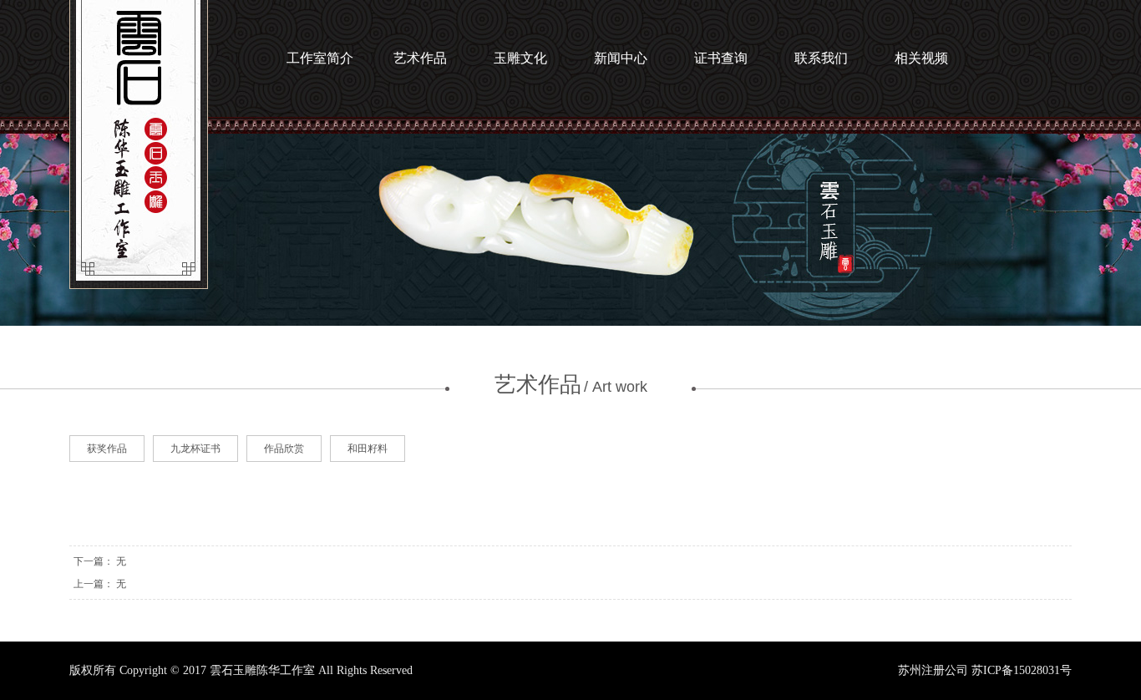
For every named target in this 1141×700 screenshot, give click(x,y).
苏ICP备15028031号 (1021, 670)
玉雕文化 (520, 58)
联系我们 (821, 58)
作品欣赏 (284, 448)
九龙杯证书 (195, 448)
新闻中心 (620, 58)
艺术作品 (420, 58)
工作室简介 (320, 58)
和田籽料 (367, 448)
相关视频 (921, 58)
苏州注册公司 (933, 670)
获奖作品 (107, 448)
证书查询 (721, 58)
